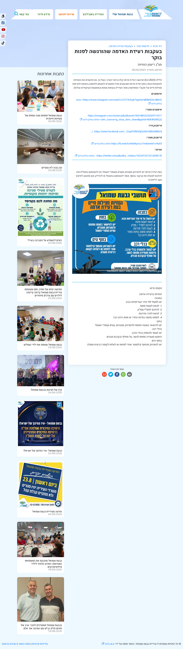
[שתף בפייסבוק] (117, 374)
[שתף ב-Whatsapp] (123, 374)
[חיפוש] (16, 13)
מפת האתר (24, 644)
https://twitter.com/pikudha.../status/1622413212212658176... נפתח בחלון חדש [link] (118, 156)
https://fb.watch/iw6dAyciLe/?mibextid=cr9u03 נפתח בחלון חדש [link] (126, 143)
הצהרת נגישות (9, 644)
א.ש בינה (108, 644)
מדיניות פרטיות (39, 644)
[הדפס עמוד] (129, 374)
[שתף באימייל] (104, 374)
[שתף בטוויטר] (111, 374)
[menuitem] (122, 14)
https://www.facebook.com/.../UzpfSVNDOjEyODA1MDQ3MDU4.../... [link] (126, 131)
